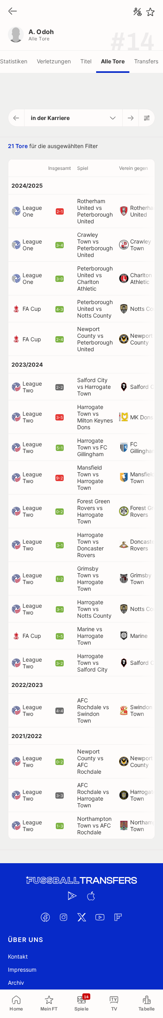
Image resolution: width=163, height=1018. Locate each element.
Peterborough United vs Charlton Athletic (95, 278)
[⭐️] (150, 12)
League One (32, 211)
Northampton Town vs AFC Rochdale (94, 825)
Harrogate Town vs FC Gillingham (92, 447)
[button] (16, 117)
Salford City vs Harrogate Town (94, 387)
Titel (85, 61)
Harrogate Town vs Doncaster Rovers (90, 544)
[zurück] (12, 11)
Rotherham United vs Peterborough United (95, 211)
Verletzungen (54, 61)
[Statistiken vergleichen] (137, 12)
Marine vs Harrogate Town (90, 636)
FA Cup (32, 308)
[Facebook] (45, 917)
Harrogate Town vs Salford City (92, 663)
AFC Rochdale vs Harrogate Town (93, 795)
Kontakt (18, 956)
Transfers (146, 61)
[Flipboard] (118, 917)
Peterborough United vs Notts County (95, 309)
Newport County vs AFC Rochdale (90, 761)
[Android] (72, 896)
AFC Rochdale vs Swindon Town (93, 710)
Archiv (16, 982)
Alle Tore (113, 61)
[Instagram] (63, 917)
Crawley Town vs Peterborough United (95, 244)
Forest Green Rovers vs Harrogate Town (93, 511)
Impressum (22, 969)
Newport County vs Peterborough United (95, 338)
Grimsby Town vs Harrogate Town (90, 578)
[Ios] (91, 896)
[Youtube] (100, 917)
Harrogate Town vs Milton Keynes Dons (95, 416)
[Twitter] (81, 917)
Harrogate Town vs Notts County (94, 609)
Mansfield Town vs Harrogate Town (90, 477)
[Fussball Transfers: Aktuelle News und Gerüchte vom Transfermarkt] (81, 880)
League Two (32, 387)
